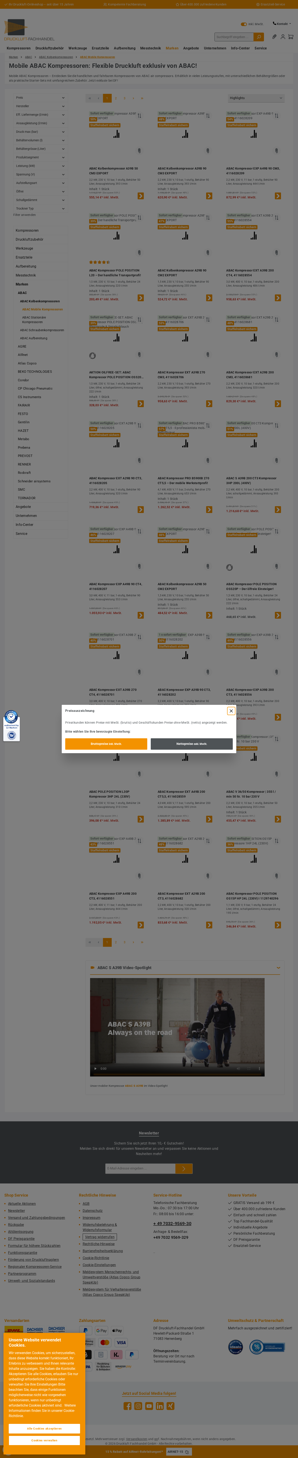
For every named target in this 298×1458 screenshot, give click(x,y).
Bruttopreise (106, 744)
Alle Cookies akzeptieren (44, 1428)
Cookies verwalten (44, 1440)
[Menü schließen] (231, 711)
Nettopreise (191, 744)
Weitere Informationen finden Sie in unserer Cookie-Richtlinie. (42, 1410)
